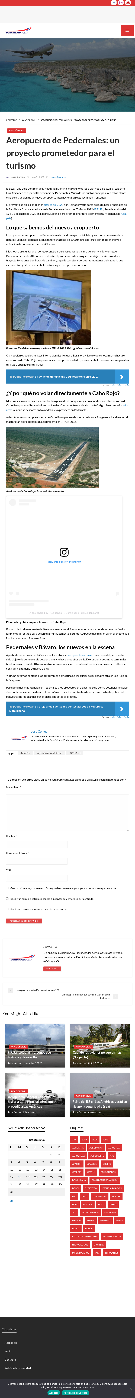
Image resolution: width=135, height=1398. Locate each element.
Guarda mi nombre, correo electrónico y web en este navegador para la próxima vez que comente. (63, 888)
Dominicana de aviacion (105, 1180)
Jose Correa (18, 177)
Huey (101, 1204)
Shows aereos (80, 1244)
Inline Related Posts (120, 385)
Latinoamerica (90, 1212)
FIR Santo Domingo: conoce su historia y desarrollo (29, 1054)
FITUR (98, 209)
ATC (112, 1155)
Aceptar (53, 1392)
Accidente (78, 1147)
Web (8, 869)
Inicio (8, 1351)
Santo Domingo (112, 1236)
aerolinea (114, 1147)
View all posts (52, 969)
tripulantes (111, 1252)
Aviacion (25, 753)
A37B (105, 1139)
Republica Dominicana (49, 753)
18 (19, 1177)
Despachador (108, 1172)
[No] (130, 1388)
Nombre (11, 836)
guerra (116, 1196)
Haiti (75, 1204)
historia (87, 1204)
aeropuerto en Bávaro (81, 655)
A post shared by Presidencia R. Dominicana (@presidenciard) (64, 612)
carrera (76, 1172)
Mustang (105, 1220)
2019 (84, 1139)
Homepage (11, 120)
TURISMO (74, 753)
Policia (89, 1228)
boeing (107, 1164)
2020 (94, 1139)
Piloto (75, 1228)
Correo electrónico (17, 852)
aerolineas (78, 1155)
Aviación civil (29, 120)
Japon (113, 1204)
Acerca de (11, 1342)
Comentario (13, 786)
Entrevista (91, 1188)
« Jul (10, 1200)
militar (91, 1220)
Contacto (10, 1359)
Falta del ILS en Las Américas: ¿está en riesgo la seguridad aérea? (100, 1104)
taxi (97, 1252)
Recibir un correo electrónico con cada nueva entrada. (39, 909)
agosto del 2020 (53, 204)
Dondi (75, 1188)
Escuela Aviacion (112, 1188)
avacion (76, 1164)
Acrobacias (95, 1147)
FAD (74, 1196)
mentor (76, 1220)
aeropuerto (97, 1155)
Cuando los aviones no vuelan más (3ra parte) (97, 1054)
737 (74, 1139)
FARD (84, 1196)
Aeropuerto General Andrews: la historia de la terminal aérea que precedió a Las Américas (31, 1101)
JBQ (74, 1212)
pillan (119, 1220)
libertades (110, 1212)
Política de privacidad (18, 1368)
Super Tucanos (80, 1252)
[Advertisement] (64, 14)
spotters (99, 1244)
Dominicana (79, 1180)
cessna (91, 1172)
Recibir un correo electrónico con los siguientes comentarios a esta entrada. (52, 898)
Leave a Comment (58, 177)
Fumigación (99, 1196)
